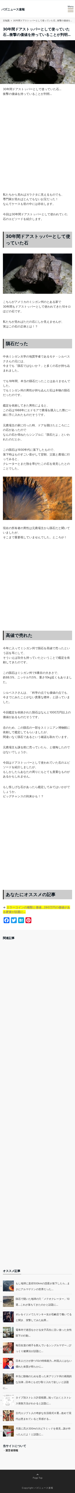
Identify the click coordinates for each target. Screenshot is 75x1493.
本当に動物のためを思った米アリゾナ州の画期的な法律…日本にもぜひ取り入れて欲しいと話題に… (37, 1382)
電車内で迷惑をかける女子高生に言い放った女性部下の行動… (44, 1332)
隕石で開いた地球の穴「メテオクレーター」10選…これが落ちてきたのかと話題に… (43, 1301)
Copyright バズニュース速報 (37, 1487)
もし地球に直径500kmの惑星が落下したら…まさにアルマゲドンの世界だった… (43, 1286)
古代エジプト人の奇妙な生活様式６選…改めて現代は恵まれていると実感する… (43, 1415)
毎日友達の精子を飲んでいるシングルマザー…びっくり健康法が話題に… (43, 1348)
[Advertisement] (37, 150)
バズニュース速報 (13, 9)
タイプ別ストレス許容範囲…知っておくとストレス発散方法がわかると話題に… (43, 1400)
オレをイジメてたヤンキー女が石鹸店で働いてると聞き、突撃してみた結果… (44, 1317)
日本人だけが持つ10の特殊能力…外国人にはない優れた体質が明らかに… (44, 1363)
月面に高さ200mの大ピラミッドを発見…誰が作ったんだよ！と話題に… (43, 1431)
